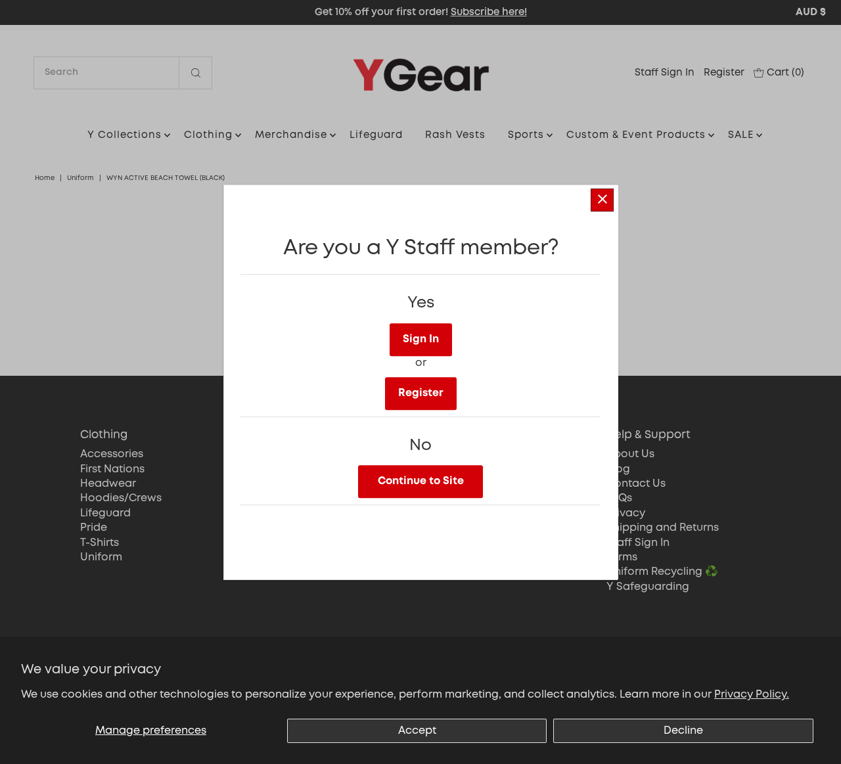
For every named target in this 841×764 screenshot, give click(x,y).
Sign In (421, 339)
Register (420, 392)
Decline (683, 731)
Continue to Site (421, 480)
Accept (417, 731)
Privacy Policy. (751, 695)
